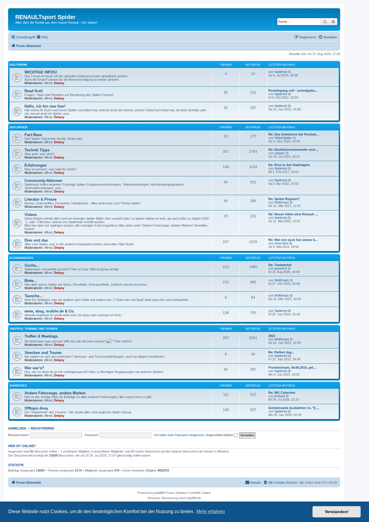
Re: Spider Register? (284, 199)
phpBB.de (194, 498)
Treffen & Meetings (41, 336)
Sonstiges (18, 385)
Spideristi (280, 72)
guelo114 (280, 268)
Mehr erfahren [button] (210, 511)
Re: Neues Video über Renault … (293, 214)
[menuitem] (42, 37)
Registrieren (42, 428)
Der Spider (18, 127)
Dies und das (36, 240)
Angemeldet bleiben (220, 435)
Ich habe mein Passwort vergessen (179, 435)
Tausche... (34, 296)
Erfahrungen (36, 165)
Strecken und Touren (43, 352)
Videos (31, 214)
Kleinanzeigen (21, 257)
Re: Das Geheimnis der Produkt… (293, 134)
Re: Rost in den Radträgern (289, 165)
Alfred (48, 83)
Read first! (34, 91)
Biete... (31, 280)
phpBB (158, 492)
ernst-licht (281, 243)
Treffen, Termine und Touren (33, 328)
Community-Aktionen (43, 180)
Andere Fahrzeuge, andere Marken (55, 393)
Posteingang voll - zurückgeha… (293, 90)
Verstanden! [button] (337, 511)
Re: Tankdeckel (279, 265)
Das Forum (18, 64)
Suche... (32, 265)
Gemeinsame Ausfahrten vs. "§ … (293, 408)
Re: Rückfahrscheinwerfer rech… (293, 149)
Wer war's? (34, 368)
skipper (279, 153)
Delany (59, 83)
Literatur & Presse (41, 199)
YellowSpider (283, 138)
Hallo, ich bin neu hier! (45, 106)
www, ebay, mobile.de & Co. (50, 311)
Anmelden (17, 428)
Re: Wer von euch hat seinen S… (293, 240)
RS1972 (163, 470)
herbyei (279, 396)
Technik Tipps (37, 150)
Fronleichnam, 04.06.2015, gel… (292, 367)
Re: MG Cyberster (281, 392)
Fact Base (33, 135)
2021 (271, 336)
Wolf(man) (281, 202)
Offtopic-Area (36, 408)
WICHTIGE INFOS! (41, 72)
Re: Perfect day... (281, 352)
